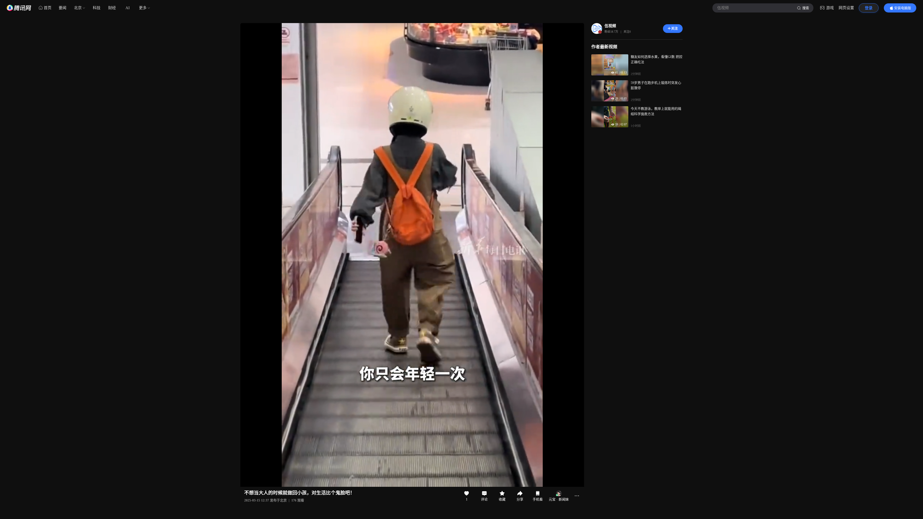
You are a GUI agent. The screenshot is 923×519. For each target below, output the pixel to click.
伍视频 (610, 26)
